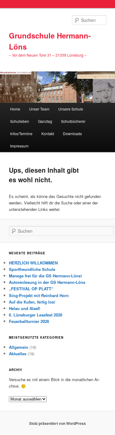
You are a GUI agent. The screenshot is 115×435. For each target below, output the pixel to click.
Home (15, 108)
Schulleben (19, 121)
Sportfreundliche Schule (32, 269)
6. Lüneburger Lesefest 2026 (35, 315)
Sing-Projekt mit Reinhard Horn (39, 295)
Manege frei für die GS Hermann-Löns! (45, 276)
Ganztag (45, 121)
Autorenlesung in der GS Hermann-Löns (47, 282)
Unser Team (39, 108)
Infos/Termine (21, 133)
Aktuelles (17, 353)
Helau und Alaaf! (24, 308)
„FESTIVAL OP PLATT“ (31, 289)
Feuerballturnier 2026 (29, 321)
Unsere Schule (70, 108)
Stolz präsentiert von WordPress (57, 423)
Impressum (19, 145)
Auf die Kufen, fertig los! (32, 302)
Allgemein (18, 347)
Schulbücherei (73, 121)
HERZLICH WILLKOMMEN (33, 263)
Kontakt (47, 133)
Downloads (72, 133)
